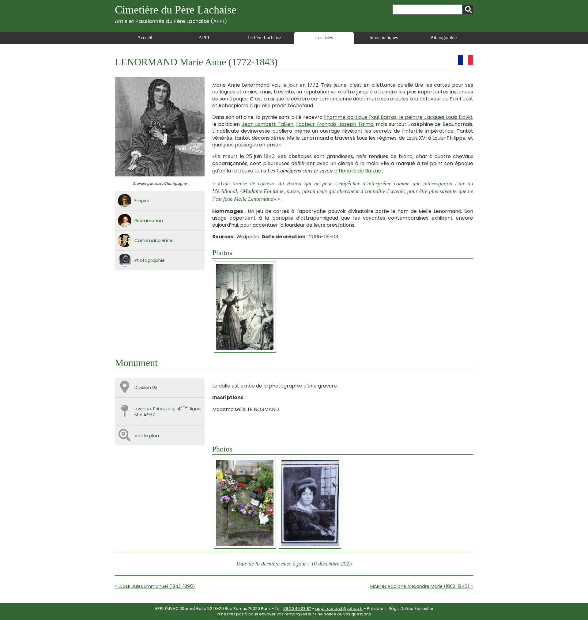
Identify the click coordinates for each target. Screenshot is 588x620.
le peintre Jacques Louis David (435, 117)
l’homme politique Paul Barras (360, 117)
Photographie (149, 260)
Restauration (148, 220)
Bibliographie (443, 37)
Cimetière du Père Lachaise (175, 14)
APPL (204, 37)
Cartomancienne (153, 240)
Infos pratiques (383, 37)
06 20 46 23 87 (297, 608)
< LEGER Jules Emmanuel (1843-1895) (155, 586)
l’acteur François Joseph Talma (334, 124)
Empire (141, 201)
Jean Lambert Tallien (267, 124)
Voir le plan (146, 436)
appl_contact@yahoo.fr (339, 608)
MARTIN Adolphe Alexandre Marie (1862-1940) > (421, 586)
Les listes (324, 37)
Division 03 (145, 387)
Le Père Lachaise (264, 37)
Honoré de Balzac (360, 170)
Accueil (144, 37)
